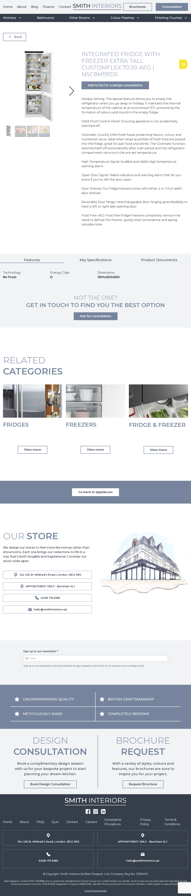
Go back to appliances (95, 492)
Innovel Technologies (95, 890)
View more (32, 449)
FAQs (40, 822)
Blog (34, 7)
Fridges (16, 424)
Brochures (137, 7)
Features (32, 260)
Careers (91, 822)
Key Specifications (95, 260)
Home (7, 7)
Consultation (172, 7)
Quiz (55, 822)
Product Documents (159, 260)
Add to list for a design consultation (115, 85)
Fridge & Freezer (157, 425)
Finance (48, 7)
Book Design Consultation (50, 784)
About (21, 7)
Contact (65, 7)
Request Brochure (143, 784)
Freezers (81, 424)
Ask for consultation (95, 316)
